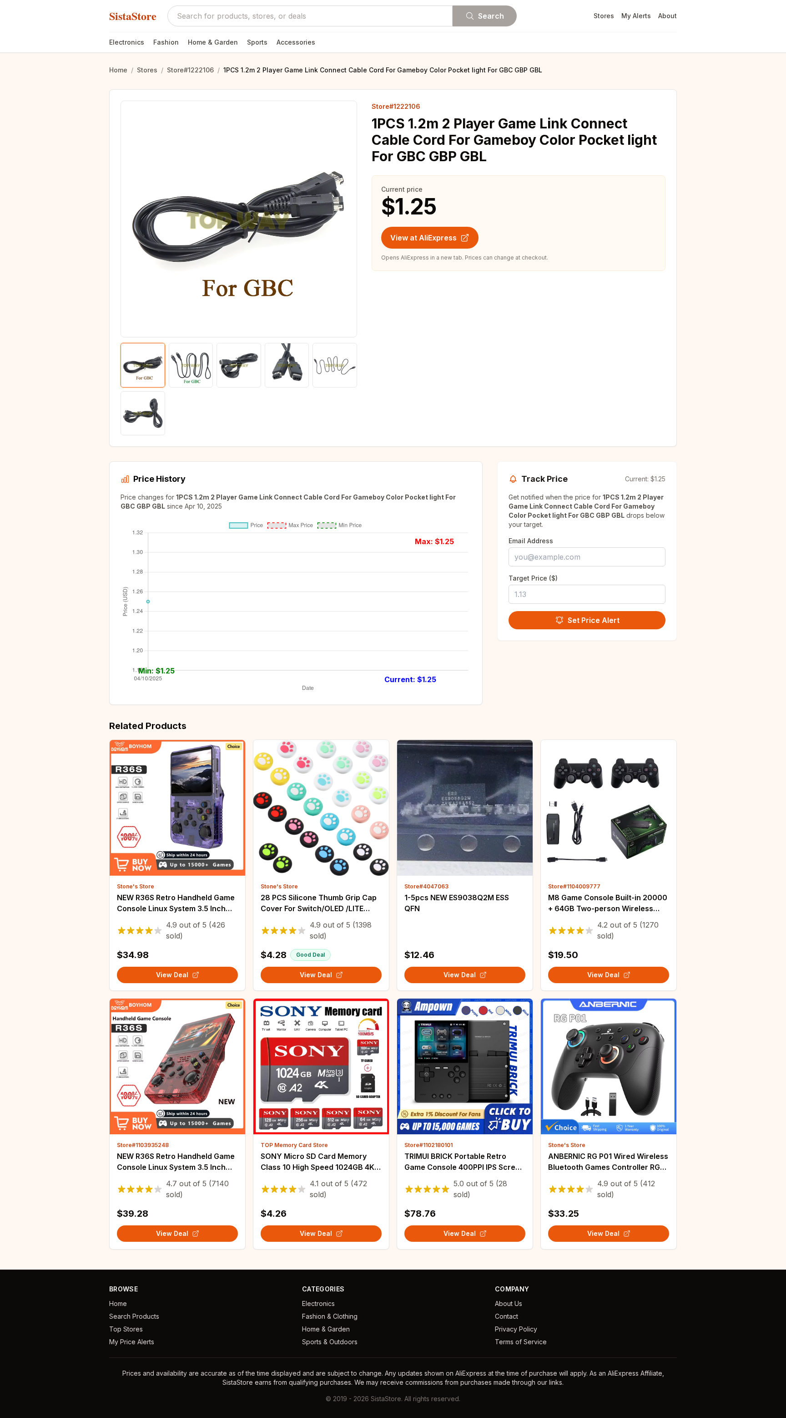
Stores (604, 16)
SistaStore (132, 16)
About (667, 16)
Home (118, 70)
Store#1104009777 (574, 886)
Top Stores (126, 1329)
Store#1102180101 (428, 1145)
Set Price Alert (594, 620)
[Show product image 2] (191, 365)
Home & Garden (213, 42)
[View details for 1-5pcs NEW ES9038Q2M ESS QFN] (465, 808)
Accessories (296, 42)
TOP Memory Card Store (294, 1145)
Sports (257, 42)
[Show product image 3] (239, 365)
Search (491, 15)
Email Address (531, 541)
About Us (508, 1303)
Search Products (134, 1316)
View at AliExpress (423, 237)
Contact (506, 1316)
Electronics (126, 42)
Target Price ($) (533, 578)
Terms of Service (521, 1342)
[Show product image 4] (287, 365)
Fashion (166, 42)
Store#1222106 (190, 70)
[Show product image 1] (143, 365)
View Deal (172, 975)
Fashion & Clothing (330, 1316)
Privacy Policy (516, 1329)
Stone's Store (135, 886)
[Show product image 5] (334, 365)
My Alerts (636, 16)
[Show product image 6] (143, 413)
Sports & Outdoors (330, 1342)
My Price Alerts (131, 1342)
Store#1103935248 (143, 1145)
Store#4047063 (426, 886)
